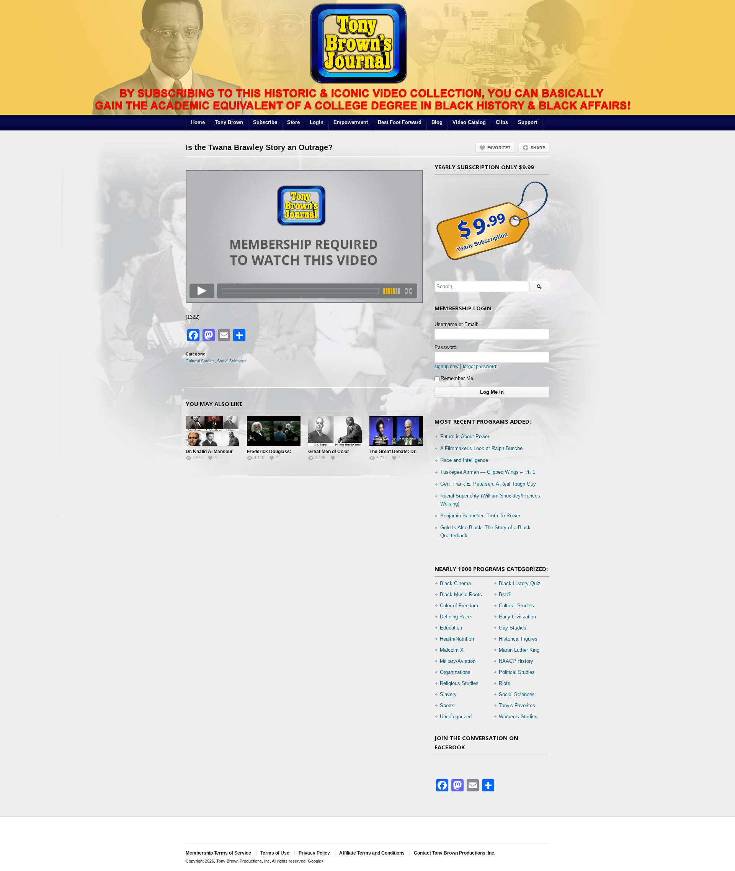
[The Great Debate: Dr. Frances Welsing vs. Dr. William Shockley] (396, 431)
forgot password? (481, 366)
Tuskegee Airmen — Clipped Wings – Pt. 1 (487, 472)
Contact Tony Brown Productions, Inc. (454, 853)
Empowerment (350, 122)
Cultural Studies (200, 361)
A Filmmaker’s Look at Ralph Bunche (481, 448)
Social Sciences (232, 361)
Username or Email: (456, 324)
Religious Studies (459, 683)
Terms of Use (274, 853)
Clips (502, 122)
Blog (437, 122)
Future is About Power (464, 436)
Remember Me (457, 378)
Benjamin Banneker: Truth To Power (480, 516)
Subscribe (265, 122)
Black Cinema (455, 583)
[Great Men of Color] (335, 431)
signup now (446, 366)
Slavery (448, 694)
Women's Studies (518, 716)
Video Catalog (469, 122)
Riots (504, 683)
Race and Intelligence (464, 460)
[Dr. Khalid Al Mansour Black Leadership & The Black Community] (212, 431)
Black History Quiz (520, 583)
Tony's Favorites (517, 705)
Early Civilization (517, 617)
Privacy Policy (314, 853)
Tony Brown (229, 122)
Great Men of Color (328, 451)
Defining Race (455, 617)
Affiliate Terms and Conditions (372, 853)
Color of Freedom (459, 605)
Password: (446, 347)
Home (198, 122)
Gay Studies (512, 628)
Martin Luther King (519, 650)
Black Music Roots (461, 594)
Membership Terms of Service (218, 853)
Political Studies (517, 672)
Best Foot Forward (399, 122)
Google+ (315, 861)
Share (538, 147)
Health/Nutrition (457, 639)
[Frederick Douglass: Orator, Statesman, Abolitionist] (274, 431)
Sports (447, 705)
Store (293, 122)
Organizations (455, 672)
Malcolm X (452, 650)
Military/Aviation (457, 661)
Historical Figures (518, 639)
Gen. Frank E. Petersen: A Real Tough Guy (488, 484)
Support (527, 122)
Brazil (505, 594)
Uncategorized (456, 716)
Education (451, 628)
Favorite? (499, 147)
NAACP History (516, 661)
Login (316, 122)
